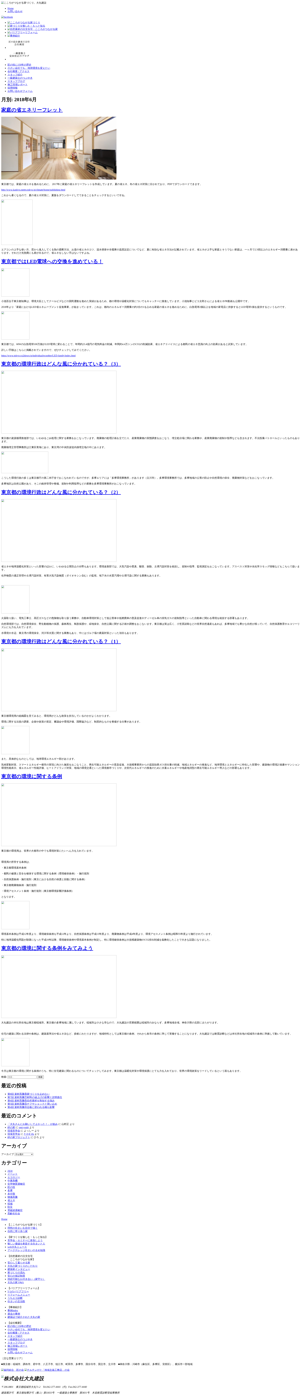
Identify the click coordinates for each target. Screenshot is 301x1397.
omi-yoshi (24, 1127)
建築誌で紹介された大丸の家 (24, 1317)
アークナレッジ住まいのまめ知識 (26, 1250)
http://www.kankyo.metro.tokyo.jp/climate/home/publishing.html (33, 189)
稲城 (10, 1203)
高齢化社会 (14, 1213)
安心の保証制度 (16, 1275)
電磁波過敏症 (15, 1210)
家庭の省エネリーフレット (32, 110)
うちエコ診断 (15, 1298)
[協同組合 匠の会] (12, 1370)
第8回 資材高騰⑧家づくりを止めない (29, 1094)
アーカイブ (7, 1154)
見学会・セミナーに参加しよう (25, 1240)
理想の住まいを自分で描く (23, 1228)
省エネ (11, 1200)
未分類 (11, 1193)
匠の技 (11, 1187)
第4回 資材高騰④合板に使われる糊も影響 (31, 1107)
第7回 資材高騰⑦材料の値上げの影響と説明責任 (35, 1097)
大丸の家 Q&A (16, 1282)
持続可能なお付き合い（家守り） (26, 1279)
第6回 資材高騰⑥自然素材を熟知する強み (31, 1100)
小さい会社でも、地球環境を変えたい (29, 68)
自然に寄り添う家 (18, 1231)
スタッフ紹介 (15, 74)
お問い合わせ (15, 11)
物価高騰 (13, 1197)
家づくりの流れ (16, 1272)
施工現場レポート (18, 84)
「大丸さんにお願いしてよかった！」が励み (33, 1124)
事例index (13, 1310)
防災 (10, 1207)
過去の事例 (14, 1313)
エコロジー (14, 1177)
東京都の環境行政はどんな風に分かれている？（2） (61, 492)
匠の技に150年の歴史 (19, 64)
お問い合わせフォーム (20, 91)
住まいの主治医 (16, 1301)
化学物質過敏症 (16, 1184)
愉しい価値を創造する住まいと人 (26, 1243)
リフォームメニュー (19, 1294)
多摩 (10, 1190)
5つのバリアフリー (18, 1291)
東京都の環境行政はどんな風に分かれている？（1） (61, 641)
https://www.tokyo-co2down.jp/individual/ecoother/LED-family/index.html (38, 355)
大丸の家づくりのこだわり (23, 1266)
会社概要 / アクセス (18, 71)
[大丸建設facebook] (7, 17)
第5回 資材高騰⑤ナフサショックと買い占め (32, 1104)
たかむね (29, 1134)
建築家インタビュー (19, 1269)
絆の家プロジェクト (19, 1137)
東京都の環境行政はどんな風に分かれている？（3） (61, 364)
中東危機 (13, 1180)
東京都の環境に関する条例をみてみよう (47, 948)
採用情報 (13, 87)
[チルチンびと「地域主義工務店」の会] (47, 1370)
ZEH (10, 1171)
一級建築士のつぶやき (20, 78)
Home (11, 8)
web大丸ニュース (17, 1247)
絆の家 (11, 1127)
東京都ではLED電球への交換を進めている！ (52, 261)
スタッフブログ (16, 81)
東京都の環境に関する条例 (31, 776)
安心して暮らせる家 (19, 1262)
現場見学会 (14, 1130)
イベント (13, 1174)
